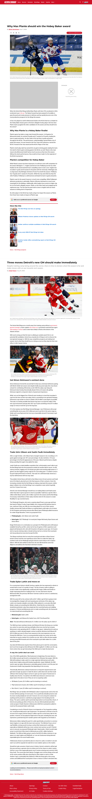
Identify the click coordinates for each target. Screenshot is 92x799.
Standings (37, 2)
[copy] (19, 33)
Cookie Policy (62, 788)
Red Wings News (19, 774)
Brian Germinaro (14, 29)
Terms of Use (47, 788)
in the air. (22, 113)
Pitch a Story (13, 788)
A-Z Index (32, 791)
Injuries (48, 2)
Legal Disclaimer (77, 788)
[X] (80, 2)
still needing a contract (16, 329)
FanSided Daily (77, 786)
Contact (45, 786)
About (11, 786)
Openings (32, 786)
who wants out (33, 327)
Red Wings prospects (20, 249)
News (19, 2)
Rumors (24, 2)
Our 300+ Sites (62, 786)
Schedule (30, 2)
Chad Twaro (12, 270)
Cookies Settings (48, 791)
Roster (42, 2)
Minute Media (10, 795)
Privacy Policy (33, 788)
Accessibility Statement (16, 791)
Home (11, 249)
